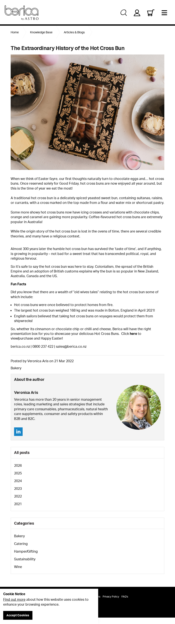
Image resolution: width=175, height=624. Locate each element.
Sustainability (24, 559)
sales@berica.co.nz (71, 346)
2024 (18, 481)
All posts (22, 452)
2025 (18, 473)
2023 (18, 488)
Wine (18, 567)
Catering (21, 544)
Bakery (16, 368)
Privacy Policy (111, 596)
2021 (18, 504)
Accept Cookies (17, 615)
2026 (18, 465)
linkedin (18, 431)
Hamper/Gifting (26, 551)
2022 (18, 496)
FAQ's (124, 596)
